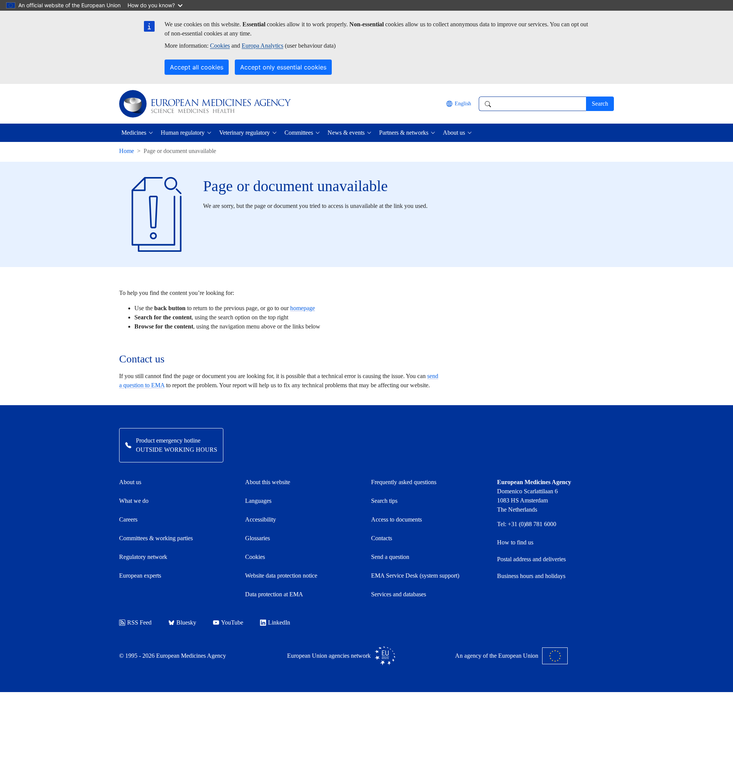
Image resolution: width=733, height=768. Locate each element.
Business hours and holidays (531, 576)
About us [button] (454, 132)
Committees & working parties (156, 538)
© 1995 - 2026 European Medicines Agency (172, 655)
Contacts (381, 538)
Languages (258, 501)
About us (130, 482)
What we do (134, 501)
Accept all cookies (196, 67)
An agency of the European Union (496, 655)
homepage (302, 308)
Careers (128, 519)
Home (126, 151)
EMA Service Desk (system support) (415, 575)
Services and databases (398, 594)
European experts (140, 575)
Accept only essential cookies (283, 67)
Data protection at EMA (274, 594)
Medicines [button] (133, 132)
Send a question (390, 557)
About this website (267, 482)
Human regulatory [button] (183, 132)
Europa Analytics (262, 45)
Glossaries (257, 538)
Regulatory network (143, 557)
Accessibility (260, 519)
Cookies (220, 45)
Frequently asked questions (403, 482)
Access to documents (396, 519)
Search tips (384, 501)
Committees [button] (298, 132)
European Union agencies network (329, 655)
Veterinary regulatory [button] (244, 132)
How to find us (515, 542)
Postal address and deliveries (531, 559)
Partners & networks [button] (403, 132)
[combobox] (532, 104)
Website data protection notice (281, 575)
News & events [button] (346, 132)
